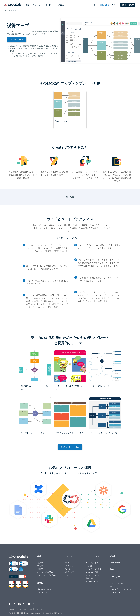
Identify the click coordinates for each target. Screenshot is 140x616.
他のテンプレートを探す (70, 447)
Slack (112, 569)
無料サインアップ (128, 5)
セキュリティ (39, 609)
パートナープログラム (45, 572)
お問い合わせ (104, 5)
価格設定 (61, 5)
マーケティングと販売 (93, 569)
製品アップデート (71, 572)
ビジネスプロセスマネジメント (120, 589)
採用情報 (40, 569)
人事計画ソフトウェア (93, 563)
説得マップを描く (17, 39)
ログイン (115, 5)
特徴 (27, 5)
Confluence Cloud (116, 563)
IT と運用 (89, 566)
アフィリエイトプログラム (46, 575)
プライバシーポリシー (24, 609)
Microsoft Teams (116, 566)
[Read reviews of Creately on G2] (22, 576)
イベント (68, 575)
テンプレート (50, 5)
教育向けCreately (92, 581)
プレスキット (41, 566)
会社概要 (40, 563)
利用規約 (12, 609)
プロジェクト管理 (92, 572)
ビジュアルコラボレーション (120, 583)
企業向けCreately (116, 592)
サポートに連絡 (42, 592)
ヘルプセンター (70, 566)
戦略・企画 (114, 586)
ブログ (67, 563)
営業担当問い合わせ (44, 589)
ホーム (5, 10)
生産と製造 (89, 578)
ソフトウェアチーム (93, 575)
